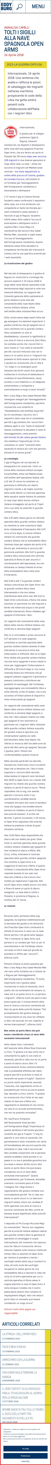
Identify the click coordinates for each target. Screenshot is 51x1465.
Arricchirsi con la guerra (18, 1359)
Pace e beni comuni (14, 1347)
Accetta (25, 1448)
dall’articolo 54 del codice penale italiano (25, 437)
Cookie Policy (25, 1461)
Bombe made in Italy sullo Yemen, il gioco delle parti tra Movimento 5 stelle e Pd (23, 1414)
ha (19, 144)
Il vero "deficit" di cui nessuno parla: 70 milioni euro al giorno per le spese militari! (22, 1393)
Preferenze (25, 1456)
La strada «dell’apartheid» (19, 1334)
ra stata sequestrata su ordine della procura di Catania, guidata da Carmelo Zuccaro (24, 175)
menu (38, 6)
